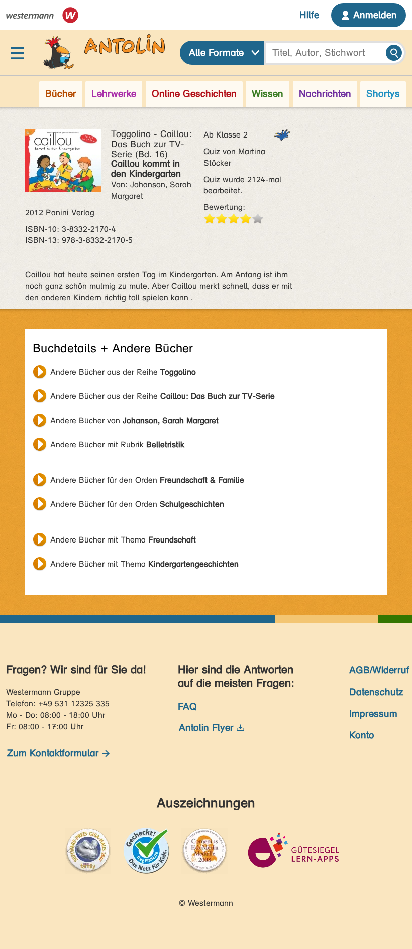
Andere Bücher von (134, 420)
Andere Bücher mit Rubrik (117, 444)
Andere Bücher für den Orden (147, 480)
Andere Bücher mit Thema (123, 540)
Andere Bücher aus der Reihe (123, 372)
